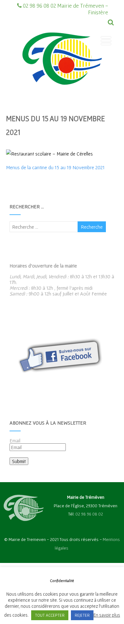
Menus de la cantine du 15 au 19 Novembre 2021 (55, 167)
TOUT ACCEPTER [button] (50, 615)
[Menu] (106, 40)
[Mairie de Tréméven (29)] (62, 96)
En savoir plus (106, 615)
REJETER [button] (82, 615)
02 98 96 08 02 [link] (89, 514)
